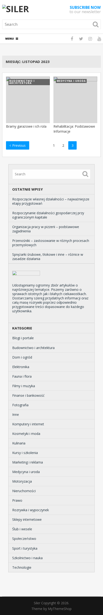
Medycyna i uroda (26, 471)
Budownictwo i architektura (33, 347)
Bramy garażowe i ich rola (26, 126)
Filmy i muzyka (23, 386)
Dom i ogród (22, 357)
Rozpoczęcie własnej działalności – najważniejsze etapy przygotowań (50, 201)
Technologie (21, 567)
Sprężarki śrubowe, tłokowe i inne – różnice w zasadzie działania (47, 256)
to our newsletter (85, 9)
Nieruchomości (24, 491)
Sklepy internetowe (27, 519)
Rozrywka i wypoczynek (30, 510)
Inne (15, 414)
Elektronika (20, 367)
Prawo (17, 500)
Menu (9, 38)
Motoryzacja (22, 481)
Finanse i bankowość (28, 395)
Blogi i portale (23, 338)
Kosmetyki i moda (26, 433)
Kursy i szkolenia (25, 452)
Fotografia (20, 405)
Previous (18, 145)
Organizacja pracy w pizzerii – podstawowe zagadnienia (45, 228)
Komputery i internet (28, 424)
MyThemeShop (60, 608)
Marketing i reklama (27, 462)
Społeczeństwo (24, 538)
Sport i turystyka (24, 548)
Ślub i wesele (22, 529)
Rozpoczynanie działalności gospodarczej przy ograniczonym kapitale (48, 215)
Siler (37, 603)
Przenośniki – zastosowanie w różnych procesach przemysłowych (50, 242)
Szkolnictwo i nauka (27, 558)
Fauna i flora (22, 376)
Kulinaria (18, 443)
